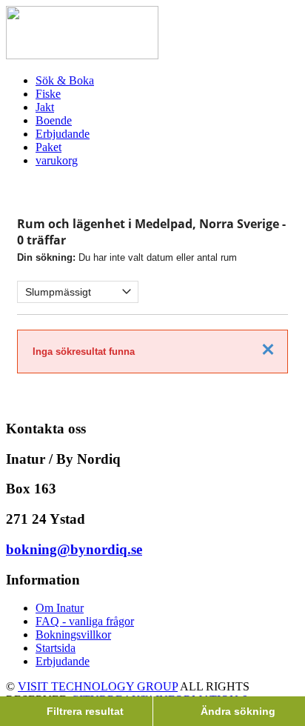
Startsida (56, 648)
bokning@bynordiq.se (74, 549)
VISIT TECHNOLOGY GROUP (98, 686)
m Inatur (64, 608)
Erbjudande (63, 661)
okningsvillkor (77, 634)
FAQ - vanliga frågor (85, 621)
